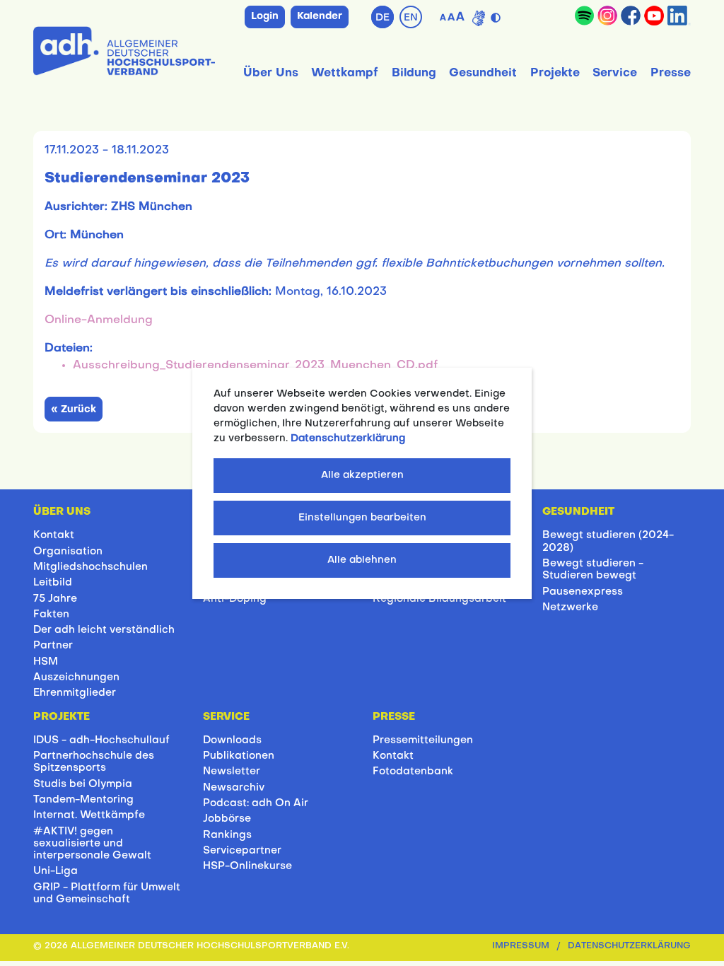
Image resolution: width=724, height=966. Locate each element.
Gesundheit (483, 73)
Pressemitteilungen (423, 740)
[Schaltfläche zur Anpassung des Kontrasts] (496, 15)
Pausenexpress (582, 592)
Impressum (520, 946)
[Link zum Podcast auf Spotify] (584, 15)
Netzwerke (570, 607)
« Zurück (73, 409)
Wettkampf (344, 73)
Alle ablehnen (362, 560)
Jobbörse (227, 819)
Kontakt (53, 535)
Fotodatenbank (413, 771)
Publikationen (238, 756)
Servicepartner (242, 851)
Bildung (414, 73)
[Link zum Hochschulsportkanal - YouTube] (654, 15)
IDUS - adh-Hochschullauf (101, 740)
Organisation (68, 552)
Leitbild (52, 583)
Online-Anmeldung (99, 320)
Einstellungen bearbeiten (362, 518)
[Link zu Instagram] (607, 15)
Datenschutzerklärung (629, 946)
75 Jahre (55, 599)
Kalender (319, 16)
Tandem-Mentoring (83, 800)
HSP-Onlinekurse (247, 866)
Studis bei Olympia (82, 784)
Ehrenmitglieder (74, 693)
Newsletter (231, 771)
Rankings (227, 835)
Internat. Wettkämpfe (89, 815)
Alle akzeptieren (362, 475)
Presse (670, 73)
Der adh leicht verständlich (104, 630)
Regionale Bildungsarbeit (439, 599)
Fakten (51, 614)
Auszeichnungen (76, 677)
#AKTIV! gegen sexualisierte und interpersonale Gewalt (92, 844)
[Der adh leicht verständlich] (478, 18)
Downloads (232, 740)
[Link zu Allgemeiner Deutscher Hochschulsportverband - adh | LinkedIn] (679, 15)
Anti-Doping (235, 599)
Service (614, 73)
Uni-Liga (55, 871)
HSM (45, 662)
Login (265, 16)
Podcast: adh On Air (255, 803)
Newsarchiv (233, 788)
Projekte (555, 73)
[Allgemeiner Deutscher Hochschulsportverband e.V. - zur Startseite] (124, 48)
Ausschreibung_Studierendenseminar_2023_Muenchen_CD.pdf (255, 365)
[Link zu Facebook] (631, 15)
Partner (53, 646)
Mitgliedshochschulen (90, 567)
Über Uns (270, 73)
